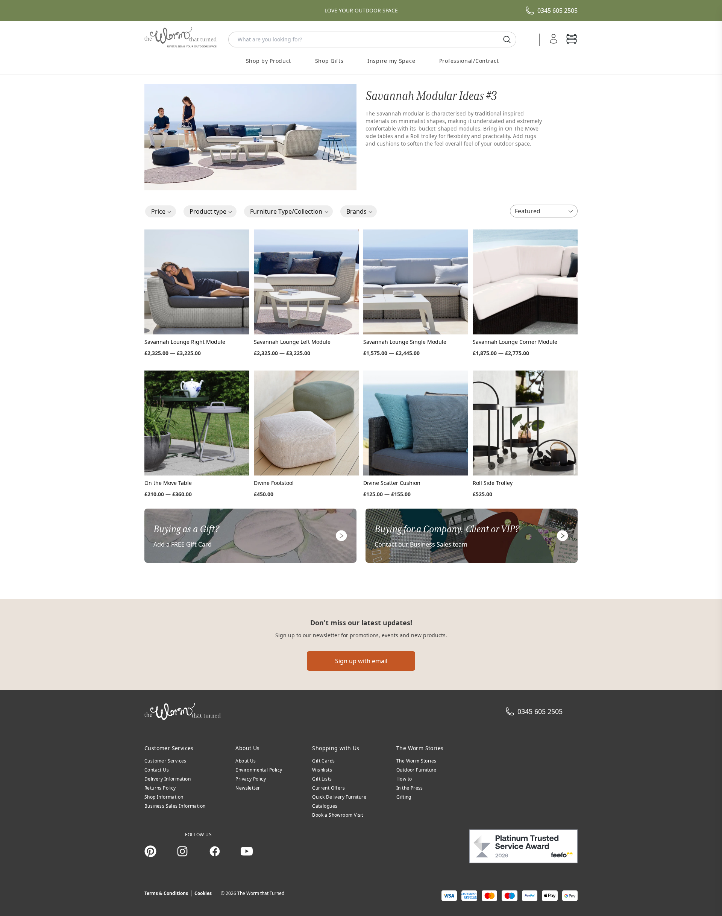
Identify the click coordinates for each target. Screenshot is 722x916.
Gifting (403, 797)
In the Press (409, 788)
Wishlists (322, 770)
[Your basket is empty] (572, 39)
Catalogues (324, 806)
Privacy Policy (250, 779)
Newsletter (247, 788)
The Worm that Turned (260, 893)
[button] (160, 211)
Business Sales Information (174, 806)
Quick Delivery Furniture (339, 797)
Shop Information (163, 797)
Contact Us (156, 770)
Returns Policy (160, 788)
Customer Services (165, 761)
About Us (245, 761)
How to (404, 779)
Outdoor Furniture (416, 770)
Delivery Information (167, 779)
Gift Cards (323, 761)
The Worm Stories (416, 761)
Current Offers (328, 788)
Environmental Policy (258, 770)
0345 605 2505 (557, 10)
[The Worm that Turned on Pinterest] (150, 851)
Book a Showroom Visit (337, 815)
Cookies (203, 893)
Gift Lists (322, 779)
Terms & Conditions (166, 893)
